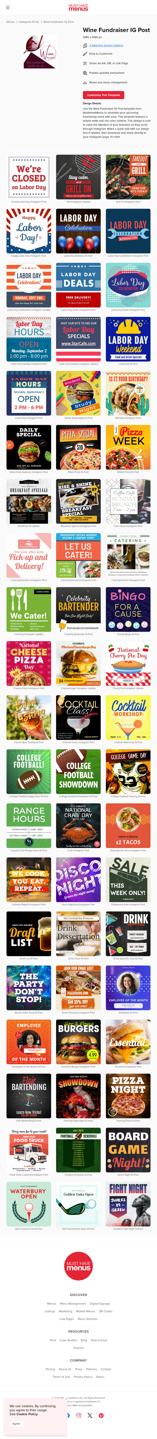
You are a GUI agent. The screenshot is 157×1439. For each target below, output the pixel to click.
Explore (79, 1347)
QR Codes (105, 1311)
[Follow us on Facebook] (67, 1415)
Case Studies (68, 1340)
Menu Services (87, 1319)
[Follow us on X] (90, 1415)
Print (53, 1340)
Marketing (65, 1311)
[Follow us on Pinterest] (101, 1415)
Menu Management (73, 1303)
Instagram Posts (29, 22)
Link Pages (67, 1319)
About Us (65, 1369)
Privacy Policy (83, 1376)
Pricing (50, 1369)
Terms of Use (61, 1376)
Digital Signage (100, 1303)
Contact (106, 1369)
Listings (50, 1311)
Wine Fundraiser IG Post (58, 22)
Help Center (99, 1340)
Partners (91, 1369)
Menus (10, 22)
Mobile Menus (85, 1311)
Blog (84, 1340)
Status (100, 1376)
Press (78, 1369)
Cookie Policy (27, 1414)
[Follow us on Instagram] (78, 1415)
